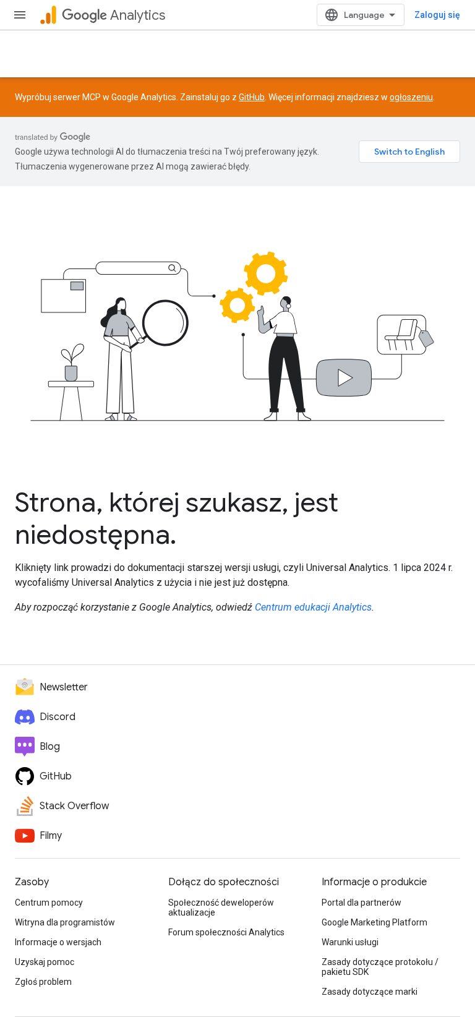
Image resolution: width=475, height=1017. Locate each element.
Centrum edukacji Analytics (313, 607)
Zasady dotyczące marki (369, 992)
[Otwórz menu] (19, 15)
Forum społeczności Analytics (226, 932)
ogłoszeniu (411, 97)
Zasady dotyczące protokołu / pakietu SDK (380, 967)
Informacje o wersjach (58, 942)
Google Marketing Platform (374, 922)
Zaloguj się (437, 15)
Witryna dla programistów (65, 922)
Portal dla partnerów (361, 903)
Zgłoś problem (43, 982)
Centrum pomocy (49, 903)
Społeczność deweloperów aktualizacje (221, 907)
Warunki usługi (350, 942)
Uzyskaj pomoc (44, 962)
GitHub (252, 97)
